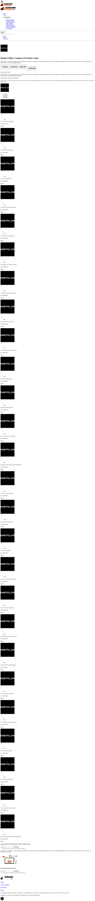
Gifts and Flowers (10, 24)
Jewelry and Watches (10, 27)
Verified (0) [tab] (5, 97)
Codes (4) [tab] (5, 95)
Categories (5, 38)
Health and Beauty (10, 19)
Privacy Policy (3, 887)
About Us (2, 882)
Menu (2, 32)
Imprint (2, 890)
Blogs (4, 13)
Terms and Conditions (5, 884)
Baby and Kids (9, 23)
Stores (4, 14)
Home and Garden (10, 22)
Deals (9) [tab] (5, 96)
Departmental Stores (10, 21)
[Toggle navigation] (2, 2)
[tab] (4, 67)
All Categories (9, 28)
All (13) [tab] (5, 93)
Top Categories (7, 17)
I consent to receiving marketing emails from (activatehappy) (13, 848)
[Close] (1, 11)
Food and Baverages (10, 26)
